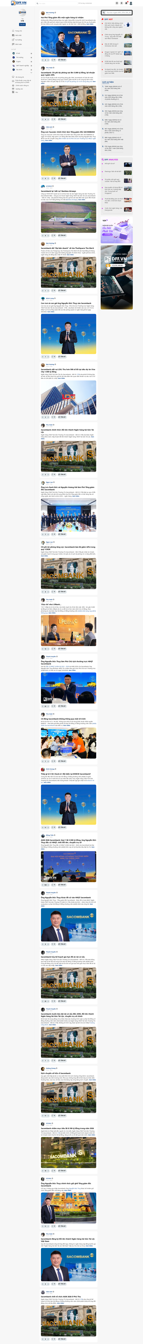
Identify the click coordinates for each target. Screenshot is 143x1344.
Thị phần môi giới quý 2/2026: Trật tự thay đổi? (112, 180)
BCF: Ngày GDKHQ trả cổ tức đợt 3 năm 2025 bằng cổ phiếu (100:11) (114, 130)
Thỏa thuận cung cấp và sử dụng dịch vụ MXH (23, 81)
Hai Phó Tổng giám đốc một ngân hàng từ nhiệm (62, 17)
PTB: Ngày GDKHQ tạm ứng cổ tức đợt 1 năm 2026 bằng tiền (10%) (114, 148)
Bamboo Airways (71, 200)
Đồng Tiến (50, 835)
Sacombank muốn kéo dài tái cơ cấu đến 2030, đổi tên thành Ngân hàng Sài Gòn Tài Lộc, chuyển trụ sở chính (67, 1015)
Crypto (18, 61)
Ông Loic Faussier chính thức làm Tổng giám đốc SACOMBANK (68, 132)
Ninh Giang (50, 769)
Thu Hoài (49, 68)
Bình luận (18, 44)
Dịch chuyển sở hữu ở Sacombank (56, 1073)
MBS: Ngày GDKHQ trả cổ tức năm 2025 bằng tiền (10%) (113, 122)
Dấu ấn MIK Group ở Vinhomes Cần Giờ (111, 45)
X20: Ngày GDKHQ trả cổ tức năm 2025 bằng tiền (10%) (114, 105)
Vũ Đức (48, 1123)
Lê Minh (49, 186)
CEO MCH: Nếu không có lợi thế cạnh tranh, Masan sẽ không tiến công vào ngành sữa (114, 26)
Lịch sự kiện (108, 82)
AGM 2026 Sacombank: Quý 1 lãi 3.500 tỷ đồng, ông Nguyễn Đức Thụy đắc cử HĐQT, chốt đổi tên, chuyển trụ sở (68, 841)
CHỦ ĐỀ (13, 49)
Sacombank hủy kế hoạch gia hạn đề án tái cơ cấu (63, 957)
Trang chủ (18, 31)
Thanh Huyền (51, 656)
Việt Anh (49, 127)
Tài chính (19, 70)
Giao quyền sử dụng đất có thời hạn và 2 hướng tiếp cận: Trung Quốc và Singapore (113, 190)
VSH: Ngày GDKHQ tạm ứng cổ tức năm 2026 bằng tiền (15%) (114, 113)
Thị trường (19, 57)
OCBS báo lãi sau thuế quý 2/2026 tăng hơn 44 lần (113, 62)
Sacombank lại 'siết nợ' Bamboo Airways (58, 191)
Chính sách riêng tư (22, 85)
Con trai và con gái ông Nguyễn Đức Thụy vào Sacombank (66, 303)
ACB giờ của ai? (110, 163)
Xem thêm (89, 24)
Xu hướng (18, 40)
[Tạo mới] (121, 3)
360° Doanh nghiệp (22, 65)
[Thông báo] (126, 3)
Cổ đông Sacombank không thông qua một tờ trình (63, 719)
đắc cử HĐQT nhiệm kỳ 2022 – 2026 (57, 666)
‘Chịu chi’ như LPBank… (51, 604)
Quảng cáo (19, 89)
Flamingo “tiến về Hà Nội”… (113, 171)
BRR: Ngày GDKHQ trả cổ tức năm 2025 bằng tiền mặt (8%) (114, 139)
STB (78, 374)
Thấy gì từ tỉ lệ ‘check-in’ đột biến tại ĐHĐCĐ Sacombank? (66, 774)
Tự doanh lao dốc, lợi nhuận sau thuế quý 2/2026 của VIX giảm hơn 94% (114, 71)
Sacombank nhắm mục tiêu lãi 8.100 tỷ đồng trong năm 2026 (67, 1128)
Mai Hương (50, 13)
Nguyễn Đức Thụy (75, 1188)
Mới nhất (18, 35)
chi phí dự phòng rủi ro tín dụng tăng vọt (78, 81)
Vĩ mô (18, 53)
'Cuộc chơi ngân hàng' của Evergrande (113, 209)
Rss (17, 92)
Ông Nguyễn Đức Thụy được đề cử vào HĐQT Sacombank (66, 897)
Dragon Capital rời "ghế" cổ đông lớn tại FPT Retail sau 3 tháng (114, 54)
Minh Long (50, 298)
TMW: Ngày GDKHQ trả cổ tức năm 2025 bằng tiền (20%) (113, 88)
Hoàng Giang (51, 1068)
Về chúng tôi (20, 77)
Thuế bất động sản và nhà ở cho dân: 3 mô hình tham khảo (114, 201)
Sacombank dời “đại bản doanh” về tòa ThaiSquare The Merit (67, 248)
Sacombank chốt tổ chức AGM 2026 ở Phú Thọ (61, 1296)
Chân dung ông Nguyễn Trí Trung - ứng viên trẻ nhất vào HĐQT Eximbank (114, 36)
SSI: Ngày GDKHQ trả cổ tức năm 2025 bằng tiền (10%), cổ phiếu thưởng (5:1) (114, 97)
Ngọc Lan (49, 482)
